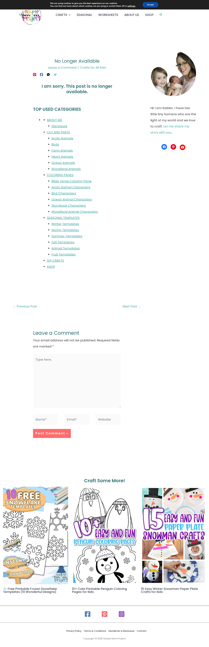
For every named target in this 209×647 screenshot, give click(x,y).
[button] (69, 14)
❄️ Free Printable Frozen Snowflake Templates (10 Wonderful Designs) (30, 590)
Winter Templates (65, 224)
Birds (55, 144)
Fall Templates (62, 242)
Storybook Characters (68, 205)
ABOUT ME (54, 120)
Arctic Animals (62, 138)
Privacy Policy (73, 630)
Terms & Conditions (95, 630)
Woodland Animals (66, 169)
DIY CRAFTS (55, 260)
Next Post (132, 306)
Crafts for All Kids (93, 67)
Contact (142, 630)
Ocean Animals (63, 163)
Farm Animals (62, 150)
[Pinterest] (34, 74)
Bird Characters (63, 193)
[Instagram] (121, 614)
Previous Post (25, 306)
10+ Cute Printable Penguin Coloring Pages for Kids (99, 590)
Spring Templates (65, 230)
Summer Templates (66, 236)
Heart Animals (62, 156)
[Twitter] (55, 74)
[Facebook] (41, 74)
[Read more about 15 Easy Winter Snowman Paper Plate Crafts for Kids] (173, 535)
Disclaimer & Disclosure (121, 630)
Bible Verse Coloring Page (71, 181)
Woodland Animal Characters (74, 212)
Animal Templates (65, 248)
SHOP (51, 267)
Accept (150, 4)
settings (131, 6)
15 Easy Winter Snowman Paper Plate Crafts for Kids (169, 590)
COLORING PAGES (60, 175)
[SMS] (48, 74)
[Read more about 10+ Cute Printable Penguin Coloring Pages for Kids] (104, 535)
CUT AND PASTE (58, 132)
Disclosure (59, 126)
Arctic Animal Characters (70, 187)
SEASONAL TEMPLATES (63, 218)
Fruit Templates (63, 254)
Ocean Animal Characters (71, 199)
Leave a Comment (62, 67)
